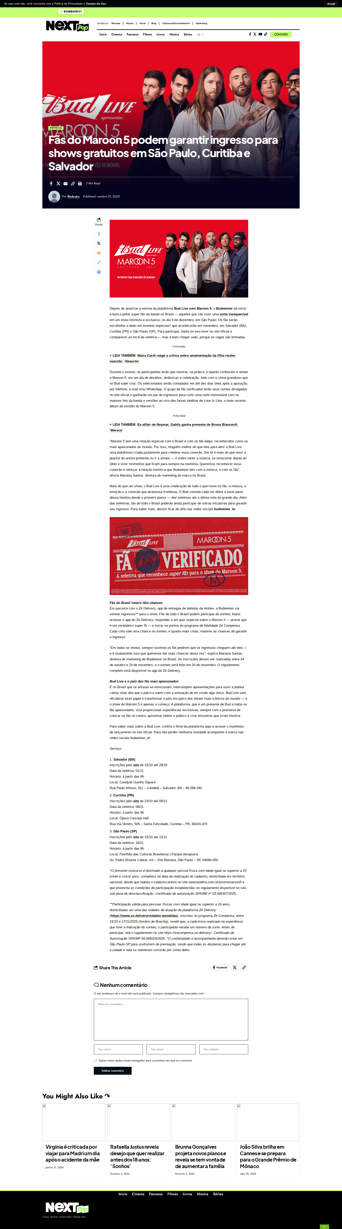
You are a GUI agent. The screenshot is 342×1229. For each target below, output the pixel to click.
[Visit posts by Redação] (54, 197)
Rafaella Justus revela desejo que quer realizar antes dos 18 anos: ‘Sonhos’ (137, 1156)
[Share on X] (58, 183)
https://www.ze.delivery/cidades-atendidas (144, 916)
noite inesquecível (234, 314)
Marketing (201, 23)
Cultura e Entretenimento (176, 23)
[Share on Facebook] (51, 183)
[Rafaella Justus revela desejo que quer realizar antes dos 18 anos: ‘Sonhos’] (138, 1122)
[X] (254, 34)
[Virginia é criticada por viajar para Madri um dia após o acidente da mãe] (73, 1122)
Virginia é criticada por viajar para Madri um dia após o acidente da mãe (73, 1153)
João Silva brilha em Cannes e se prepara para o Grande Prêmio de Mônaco (268, 1156)
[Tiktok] (265, 34)
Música (129, 23)
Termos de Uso (96, 3)
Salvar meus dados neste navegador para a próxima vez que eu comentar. (146, 1060)
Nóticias (115, 23)
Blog (153, 23)
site (136, 765)
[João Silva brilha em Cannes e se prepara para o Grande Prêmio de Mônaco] (268, 1122)
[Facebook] (250, 34)
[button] (331, 4)
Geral (142, 23)
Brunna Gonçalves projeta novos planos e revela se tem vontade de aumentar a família (200, 1156)
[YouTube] (260, 34)
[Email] (65, 183)
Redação (73, 196)
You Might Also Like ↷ (76, 1096)
